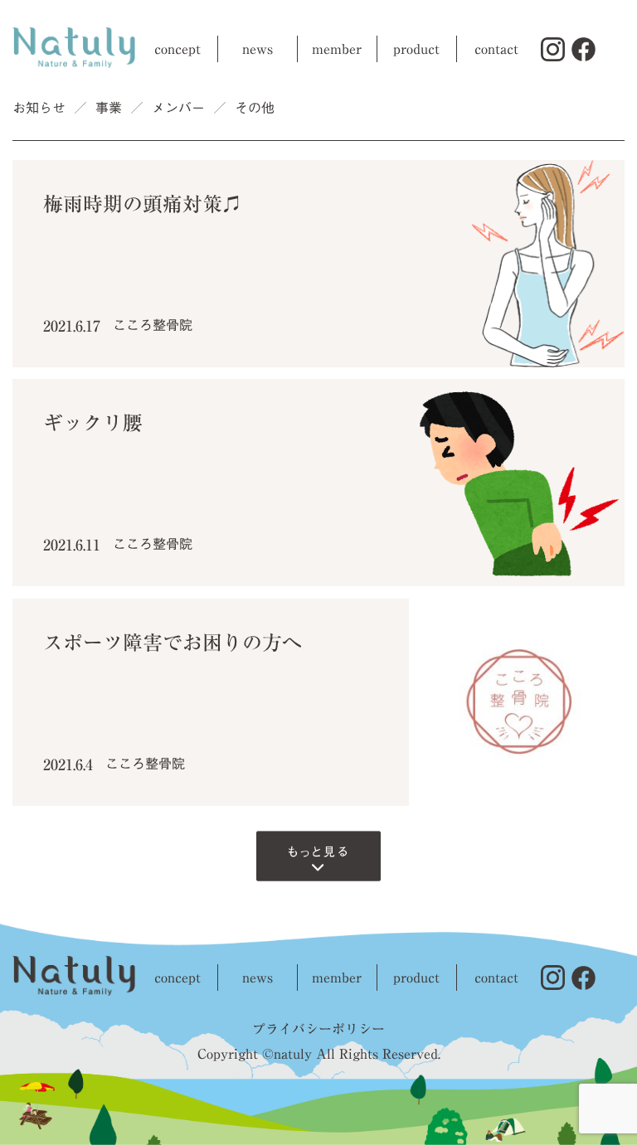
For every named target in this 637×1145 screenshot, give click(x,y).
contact (496, 49)
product (416, 49)
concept (177, 49)
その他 (255, 107)
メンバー (178, 107)
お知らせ (39, 107)
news (257, 49)
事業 (108, 107)
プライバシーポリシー (318, 1029)
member (337, 49)
